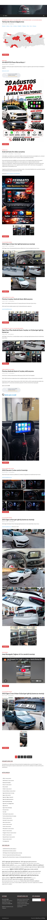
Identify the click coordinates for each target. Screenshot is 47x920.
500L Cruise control (7, 778)
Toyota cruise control (7, 839)
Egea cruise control (7, 795)
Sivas (28, 26)
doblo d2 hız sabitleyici (17, 865)
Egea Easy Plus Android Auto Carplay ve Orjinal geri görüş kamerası (17, 857)
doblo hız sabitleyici (38, 865)
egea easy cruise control (31, 869)
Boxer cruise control (6, 863)
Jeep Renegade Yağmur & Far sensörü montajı (18, 654)
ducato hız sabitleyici (24, 866)
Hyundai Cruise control (7, 820)
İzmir (11, 26)
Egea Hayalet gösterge (7, 801)
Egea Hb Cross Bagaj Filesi (8, 803)
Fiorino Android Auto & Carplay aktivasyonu (18, 371)
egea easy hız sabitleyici (21, 871)
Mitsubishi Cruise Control (8, 828)
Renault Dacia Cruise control (9, 836)
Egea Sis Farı (5, 805)
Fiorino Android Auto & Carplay (8, 297)
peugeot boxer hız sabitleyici (7, 884)
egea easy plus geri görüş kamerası (19, 872)
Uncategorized (5, 652)
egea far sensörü (29, 872)
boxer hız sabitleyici (22, 863)
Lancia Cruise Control (7, 824)
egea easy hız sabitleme (8, 871)
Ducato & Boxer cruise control (8, 468)
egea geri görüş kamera (11, 875)
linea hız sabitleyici (18, 882)
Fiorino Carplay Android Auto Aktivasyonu (17, 299)
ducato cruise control (6, 866)
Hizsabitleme (11, 23)
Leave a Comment (17, 153)
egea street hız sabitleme (18, 879)
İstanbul (4, 26)
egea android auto (33, 866)
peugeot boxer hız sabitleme (38, 882)
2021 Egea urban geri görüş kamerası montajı (18, 520)
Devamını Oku (5, 54)
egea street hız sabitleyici (29, 879)
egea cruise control (16, 869)
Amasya (34, 26)
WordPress (38, 918)
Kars (31, 26)
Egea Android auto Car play (7, 328)
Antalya (15, 26)
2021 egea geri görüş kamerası (11, 861)
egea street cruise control (7, 879)
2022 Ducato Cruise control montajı (14, 470)
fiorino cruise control (25, 881)
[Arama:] (38, 899)
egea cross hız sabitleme (5, 869)
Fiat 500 (4, 811)
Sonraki (29, 756)
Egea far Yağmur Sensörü (8, 797)
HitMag (43, 918)
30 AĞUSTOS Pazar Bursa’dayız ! (13, 62)
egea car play (41, 867)
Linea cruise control (7, 826)
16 (25, 756)
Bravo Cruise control (7, 784)
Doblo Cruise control (7, 788)
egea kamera (28, 877)
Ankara (7, 26)
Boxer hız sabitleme (15, 863)
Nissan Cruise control (7, 830)
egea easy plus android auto (34, 871)
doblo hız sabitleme (26, 865)
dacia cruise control (29, 863)
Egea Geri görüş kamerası (7, 242)
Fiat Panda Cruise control (8, 813)
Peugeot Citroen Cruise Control (9, 832)
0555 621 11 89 (5, 71)
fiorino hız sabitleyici (34, 881)
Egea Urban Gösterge (7, 807)
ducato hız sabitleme (15, 866)
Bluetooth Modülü (7, 782)
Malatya (24, 26)
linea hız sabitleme (12, 882)
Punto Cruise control (7, 834)
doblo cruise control (8, 865)
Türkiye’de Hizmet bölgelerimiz (13, 22)
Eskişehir (19, 26)
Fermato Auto (6, 809)
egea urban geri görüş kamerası (7, 881)
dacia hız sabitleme (36, 863)
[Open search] (44, 15)
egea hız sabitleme (6, 877)
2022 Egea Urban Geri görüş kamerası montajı (18, 244)
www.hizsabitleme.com (7, 309)
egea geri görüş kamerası (30, 875)
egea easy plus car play (6, 872)
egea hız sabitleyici (16, 877)
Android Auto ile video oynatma (13, 152)
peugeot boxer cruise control (27, 882)
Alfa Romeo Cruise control (8, 780)
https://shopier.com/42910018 (13, 173)
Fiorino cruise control (7, 818)
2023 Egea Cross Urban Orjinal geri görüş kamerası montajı (23, 693)
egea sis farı (34, 877)
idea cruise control (6, 822)
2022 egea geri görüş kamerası (29, 861)
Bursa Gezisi (4, 60)
